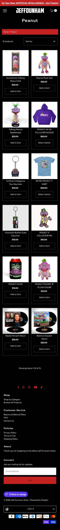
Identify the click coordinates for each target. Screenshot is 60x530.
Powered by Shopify (39, 500)
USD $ (30, 509)
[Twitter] (29, 387)
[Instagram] (23, 387)
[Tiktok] (41, 387)
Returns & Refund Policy (15, 414)
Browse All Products (13, 402)
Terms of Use (10, 436)
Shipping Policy (11, 439)
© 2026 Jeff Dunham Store (16, 500)
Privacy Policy (10, 433)
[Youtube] (35, 387)
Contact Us (9, 421)
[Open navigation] (5, 10)
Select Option (44, 143)
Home (5, 32)
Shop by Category (12, 399)
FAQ (6, 417)
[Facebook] (18, 387)
